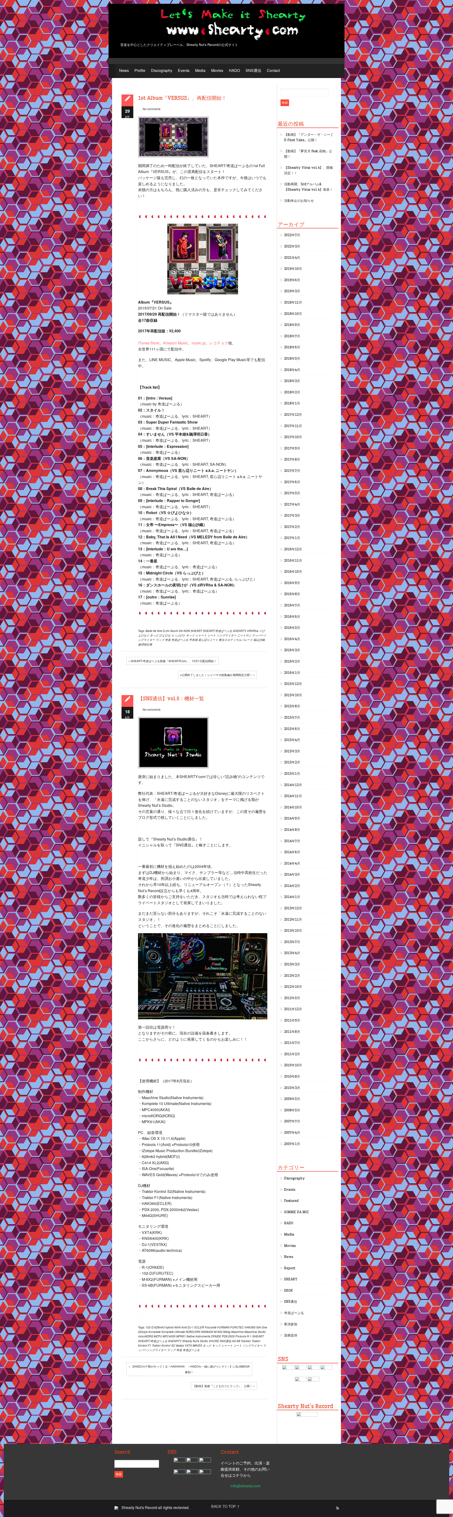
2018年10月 (293, 314)
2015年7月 (292, 717)
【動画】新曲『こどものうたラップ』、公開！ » (224, 1386)
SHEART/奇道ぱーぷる (217, 631)
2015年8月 (292, 706)
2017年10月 (293, 437)
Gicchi (174, 631)
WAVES (197, 1345)
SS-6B (236, 1341)
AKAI (177, 1327)
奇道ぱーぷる (179, 640)
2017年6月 (292, 482)
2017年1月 (292, 538)
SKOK (288, 1290)
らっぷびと (178, 635)
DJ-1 (191, 1327)
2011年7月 (292, 1043)
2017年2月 (292, 527)
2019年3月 (292, 291)
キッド (190, 635)
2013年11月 (293, 919)
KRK (197, 1332)
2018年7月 (292, 336)
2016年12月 (293, 549)
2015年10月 (293, 695)
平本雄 (193, 640)
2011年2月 (292, 1054)
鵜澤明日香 (145, 644)
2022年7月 (292, 235)
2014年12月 (293, 785)
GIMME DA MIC (296, 1212)
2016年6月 (292, 616)
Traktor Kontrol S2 (163, 1345)
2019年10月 (293, 269)
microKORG (145, 1336)
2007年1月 (292, 1144)
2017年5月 (292, 493)
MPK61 (181, 1336)
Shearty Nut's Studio (195, 1341)
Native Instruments (198, 1336)
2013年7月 (292, 942)
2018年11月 (293, 302)
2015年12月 (293, 684)
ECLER (199, 1327)
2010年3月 (292, 1088)
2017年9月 (292, 448)
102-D (150, 1327)
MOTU (158, 1336)
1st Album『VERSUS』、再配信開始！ (182, 98)
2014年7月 (292, 841)
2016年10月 (293, 571)
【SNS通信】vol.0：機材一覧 (171, 698)
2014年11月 (293, 796)
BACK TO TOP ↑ (225, 1506)
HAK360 (250, 1327)
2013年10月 (293, 930)
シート (211, 635)
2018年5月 (292, 358)
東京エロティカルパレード (236, 640)
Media (200, 70)
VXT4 (188, 1345)
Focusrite (211, 1327)
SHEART (196, 631)
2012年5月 (292, 998)
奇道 (168, 640)
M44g (227, 1332)
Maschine (237, 1332)
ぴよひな (165, 635)
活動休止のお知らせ (299, 200)
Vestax (180, 1345)
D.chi (166, 631)
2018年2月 (292, 392)
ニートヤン (244, 635)
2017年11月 (293, 426)
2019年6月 (292, 280)
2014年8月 (292, 830)
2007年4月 (292, 1132)
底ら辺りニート (208, 640)
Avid (184, 1327)
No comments (151, 109)
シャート (201, 635)
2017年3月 (292, 515)
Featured (291, 1201)
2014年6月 (292, 852)
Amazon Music (175, 343)
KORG (190, 1332)
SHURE (214, 1341)
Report (289, 1268)
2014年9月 (292, 818)
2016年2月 (292, 661)
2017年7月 (292, 471)
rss (337, 1508)
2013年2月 (292, 975)
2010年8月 (292, 1076)
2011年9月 (292, 1020)
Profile (139, 70)
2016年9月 (292, 583)
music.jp (199, 343)
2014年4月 (292, 863)
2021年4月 (292, 258)
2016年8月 (292, 594)
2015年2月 (292, 762)
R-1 (249, 1336)
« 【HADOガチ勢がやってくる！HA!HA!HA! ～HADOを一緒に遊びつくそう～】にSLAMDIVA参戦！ (189, 1369)
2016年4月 (292, 639)
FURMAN (223, 1327)
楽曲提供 (290, 1335)
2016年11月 (293, 560)
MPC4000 (169, 1336)
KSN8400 (207, 1332)
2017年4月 (292, 504)
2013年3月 (292, 964)
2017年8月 (292, 459)
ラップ (160, 640)
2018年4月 (292, 370)
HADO (234, 70)
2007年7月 (292, 1121)
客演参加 (290, 1324)
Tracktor (246, 1341)
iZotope (143, 1332)
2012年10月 (293, 987)
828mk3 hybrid (163, 1327)
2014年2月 (292, 886)
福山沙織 (259, 640)
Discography (161, 70)
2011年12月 (293, 1009)
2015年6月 (292, 729)
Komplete (154, 1332)
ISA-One (261, 1327)
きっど (154, 635)
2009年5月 (292, 1099)
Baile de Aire (154, 631)
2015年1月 (292, 773)
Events (183, 70)
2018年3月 (292, 381)
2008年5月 (292, 1110)
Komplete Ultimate (173, 1332)
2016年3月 (292, 650)
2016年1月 (292, 673)
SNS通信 (253, 70)
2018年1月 (292, 403)
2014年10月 (293, 807)
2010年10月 (293, 1065)
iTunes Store (148, 343)
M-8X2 (218, 1332)
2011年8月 (292, 1032)
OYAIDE (216, 1336)
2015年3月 (292, 751)
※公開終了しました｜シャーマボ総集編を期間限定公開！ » (217, 675)
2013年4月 (292, 953)
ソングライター (226, 635)
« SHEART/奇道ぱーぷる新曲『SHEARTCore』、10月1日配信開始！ (172, 661)
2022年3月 (292, 246)
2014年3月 (292, 874)
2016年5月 (292, 628)
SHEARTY (239, 631)
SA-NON (184, 631)
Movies (217, 70)
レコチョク (218, 343)
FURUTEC (237, 1327)
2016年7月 (292, 605)
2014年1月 (292, 897)
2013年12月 (293, 908)
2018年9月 (292, 325)
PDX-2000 (228, 1336)
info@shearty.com (245, 1485)
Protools (240, 1336)
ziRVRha (252, 631)
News (124, 70)
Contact (273, 70)
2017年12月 (293, 414)
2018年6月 (292, 347)
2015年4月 (292, 740)
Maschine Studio (255, 1332)
